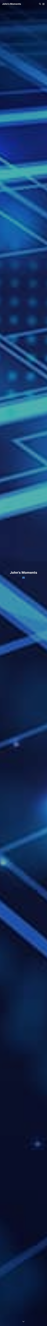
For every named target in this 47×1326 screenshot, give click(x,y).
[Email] (23, 577)
